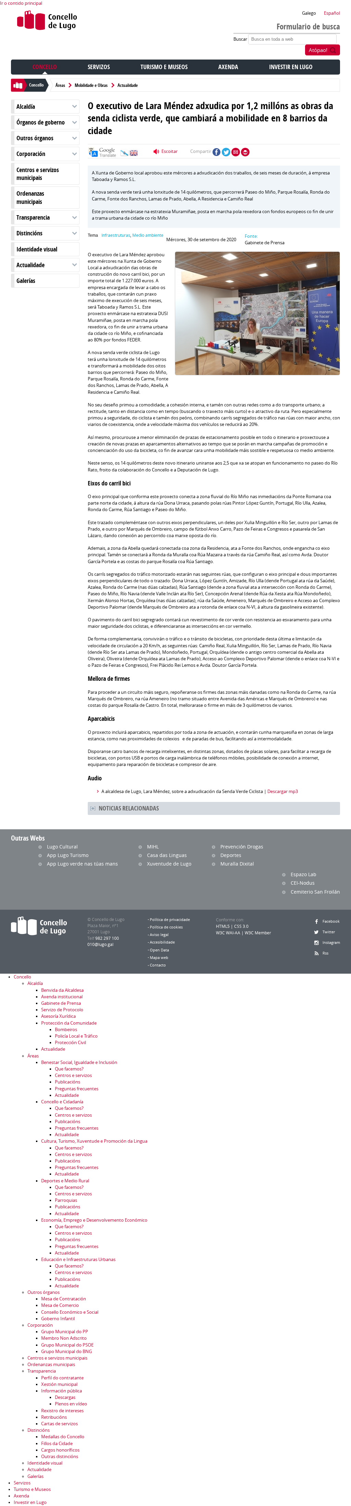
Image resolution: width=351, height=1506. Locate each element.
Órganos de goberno (40, 122)
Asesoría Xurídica (58, 1016)
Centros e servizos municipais (37, 174)
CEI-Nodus (303, 883)
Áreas (60, 85)
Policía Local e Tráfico (76, 1036)
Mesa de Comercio (60, 1305)
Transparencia (33, 217)
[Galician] (124, 154)
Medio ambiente (148, 235)
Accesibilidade (162, 942)
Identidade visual (36, 249)
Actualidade (128, 85)
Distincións (29, 233)
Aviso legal (159, 934)
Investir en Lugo (291, 67)
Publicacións (67, 1082)
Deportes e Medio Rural (65, 1181)
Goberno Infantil (58, 1319)
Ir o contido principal (21, 3)
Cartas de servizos (59, 1424)
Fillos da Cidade (57, 1443)
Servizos (99, 67)
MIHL (153, 846)
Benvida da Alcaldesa (62, 990)
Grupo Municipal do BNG (66, 1351)
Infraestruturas (115, 235)
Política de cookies (166, 927)
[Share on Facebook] (216, 152)
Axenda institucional (62, 997)
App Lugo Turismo (67, 855)
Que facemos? (69, 1069)
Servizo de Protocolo (62, 1010)
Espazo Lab (303, 874)
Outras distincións (59, 1456)
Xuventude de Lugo (169, 863)
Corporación (30, 154)
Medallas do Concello (62, 1437)
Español (332, 13)
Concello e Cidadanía (62, 1102)
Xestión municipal (59, 1384)
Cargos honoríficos (60, 1450)
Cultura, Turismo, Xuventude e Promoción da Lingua (94, 1141)
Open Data (159, 950)
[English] (134, 154)
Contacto (158, 965)
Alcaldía (25, 106)
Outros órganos (34, 138)
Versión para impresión (245, 152)
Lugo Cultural (62, 846)
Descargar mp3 (282, 791)
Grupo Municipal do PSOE (67, 1345)
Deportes (230, 855)
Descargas (65, 1397)
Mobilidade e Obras (91, 85)
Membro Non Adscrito (64, 1338)
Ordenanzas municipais (30, 197)
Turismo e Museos (164, 67)
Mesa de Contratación (63, 1299)
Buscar (240, 39)
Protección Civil (70, 1043)
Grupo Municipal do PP (64, 1332)
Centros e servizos (73, 1075)
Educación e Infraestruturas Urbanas (78, 1259)
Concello (45, 67)
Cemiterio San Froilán (315, 891)
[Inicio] (47, 22)
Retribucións (54, 1417)
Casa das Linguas (167, 855)
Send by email (235, 152)
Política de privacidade (170, 919)
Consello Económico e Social (69, 1312)
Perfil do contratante (62, 1378)
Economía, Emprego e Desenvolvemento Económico (94, 1220)
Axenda (228, 67)
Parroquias (66, 1200)
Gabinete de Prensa (61, 1003)
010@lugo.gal (100, 944)
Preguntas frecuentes (76, 1089)
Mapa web (159, 957)
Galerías (25, 280)
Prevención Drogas (241, 846)
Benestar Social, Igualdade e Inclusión (79, 1062)
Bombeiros (66, 1030)
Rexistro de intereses (62, 1411)
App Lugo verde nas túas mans (82, 863)
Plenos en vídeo (71, 1404)
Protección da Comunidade (69, 1023)
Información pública (61, 1391)
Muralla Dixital (237, 863)
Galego (309, 13)
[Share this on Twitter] (226, 152)
